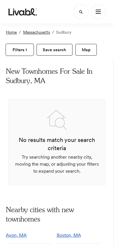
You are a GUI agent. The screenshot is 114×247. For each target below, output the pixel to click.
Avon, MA (16, 235)
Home (11, 32)
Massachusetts (36, 32)
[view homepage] (22, 11)
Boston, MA (69, 235)
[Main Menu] (98, 11)
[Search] (81, 11)
